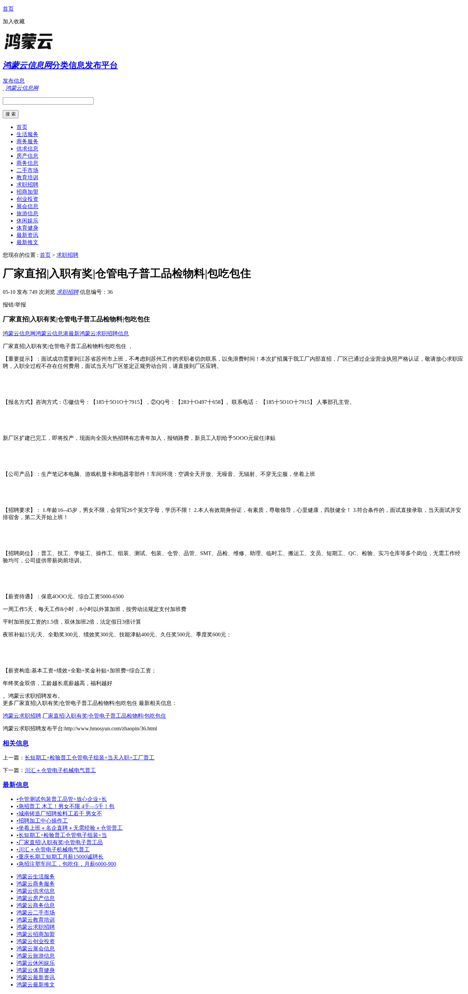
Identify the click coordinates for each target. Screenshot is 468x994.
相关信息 (16, 743)
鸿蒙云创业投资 (35, 941)
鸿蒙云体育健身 (35, 970)
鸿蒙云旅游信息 (35, 956)
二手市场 (27, 170)
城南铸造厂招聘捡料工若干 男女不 (59, 813)
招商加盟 (27, 192)
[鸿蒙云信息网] (45, 49)
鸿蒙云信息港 (52, 333)
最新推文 (27, 242)
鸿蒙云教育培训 (35, 920)
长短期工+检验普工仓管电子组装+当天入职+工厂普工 (90, 758)
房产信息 (27, 156)
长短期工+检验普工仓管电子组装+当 (61, 835)
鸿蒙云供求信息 (35, 891)
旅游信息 (27, 213)
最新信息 (16, 784)
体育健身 (27, 228)
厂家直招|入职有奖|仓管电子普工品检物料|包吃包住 (104, 716)
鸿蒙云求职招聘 (22, 716)
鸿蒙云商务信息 (35, 905)
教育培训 (27, 177)
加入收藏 (14, 21)
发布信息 (14, 81)
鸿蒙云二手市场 (35, 912)
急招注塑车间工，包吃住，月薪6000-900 (66, 864)
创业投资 (27, 199)
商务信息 (27, 163)
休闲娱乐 (27, 221)
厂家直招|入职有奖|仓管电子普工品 (59, 842)
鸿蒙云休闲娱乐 (35, 963)
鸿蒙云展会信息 (35, 948)
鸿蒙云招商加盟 (35, 934)
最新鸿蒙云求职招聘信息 (99, 333)
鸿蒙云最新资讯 (35, 977)
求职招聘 (27, 185)
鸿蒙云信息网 (19, 333)
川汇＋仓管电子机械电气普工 (60, 770)
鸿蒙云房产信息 (35, 898)
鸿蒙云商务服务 (35, 884)
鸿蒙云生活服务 (35, 876)
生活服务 (27, 134)
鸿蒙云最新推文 (35, 984)
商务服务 (27, 141)
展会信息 (27, 206)
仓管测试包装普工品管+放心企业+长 (61, 799)
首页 (8, 9)
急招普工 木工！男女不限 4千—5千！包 (65, 806)
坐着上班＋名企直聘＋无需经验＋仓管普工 (69, 828)
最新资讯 (27, 235)
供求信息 (27, 149)
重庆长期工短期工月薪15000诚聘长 (59, 857)
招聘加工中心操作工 (42, 821)
